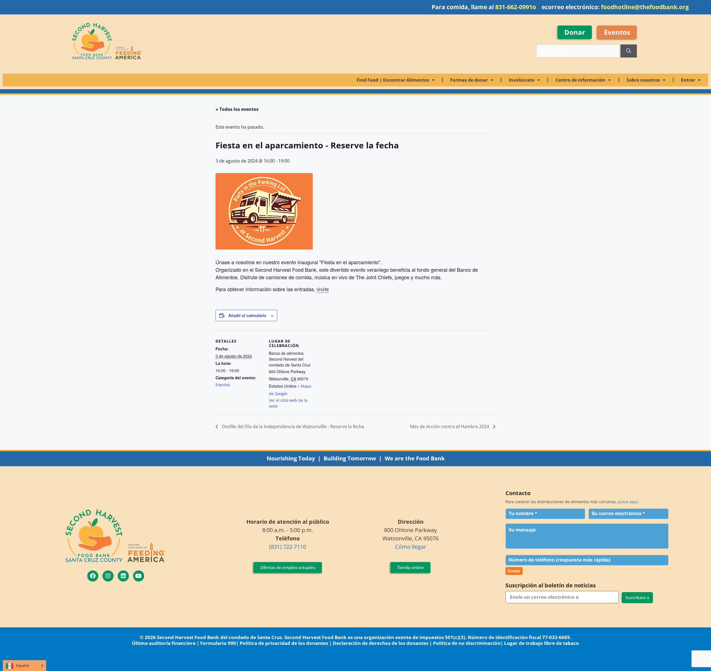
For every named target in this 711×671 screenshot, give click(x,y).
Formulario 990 (218, 643)
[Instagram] (108, 576)
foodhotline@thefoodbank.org (645, 7)
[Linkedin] (123, 576)
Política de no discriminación (466, 643)
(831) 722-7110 (287, 546)
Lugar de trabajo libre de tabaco (541, 643)
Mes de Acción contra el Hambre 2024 (450, 426)
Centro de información (580, 80)
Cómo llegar (410, 546)
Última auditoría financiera (164, 643)
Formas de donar (469, 80)
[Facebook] (92, 576)
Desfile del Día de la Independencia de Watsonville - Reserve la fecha (292, 426)
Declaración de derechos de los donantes (380, 643)
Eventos (223, 384)
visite (323, 289)
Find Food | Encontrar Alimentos (393, 80)
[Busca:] (578, 51)
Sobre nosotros (643, 80)
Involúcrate (521, 80)
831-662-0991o (515, 7)
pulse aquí (628, 501)
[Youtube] (138, 576)
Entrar (688, 80)
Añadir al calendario (247, 315)
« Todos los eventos (237, 109)
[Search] (628, 51)
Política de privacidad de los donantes (284, 643)
